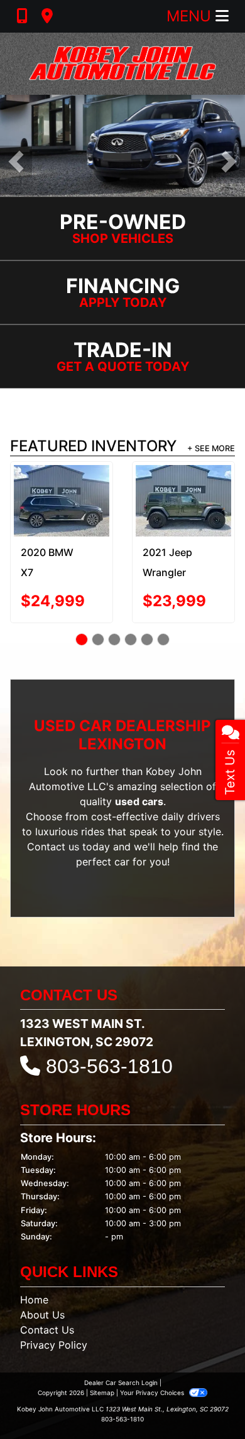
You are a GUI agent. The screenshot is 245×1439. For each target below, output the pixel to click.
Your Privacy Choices (153, 1392)
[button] (16, 162)
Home (34, 1299)
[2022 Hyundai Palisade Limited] (63, 496)
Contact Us (47, 1330)
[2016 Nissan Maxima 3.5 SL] (185, 493)
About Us (42, 1314)
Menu (190, 16)
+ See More (211, 448)
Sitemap (102, 1392)
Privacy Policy (53, 1345)
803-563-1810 (109, 1066)
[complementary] (207, 1401)
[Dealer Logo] (122, 64)
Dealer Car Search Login (121, 1382)
